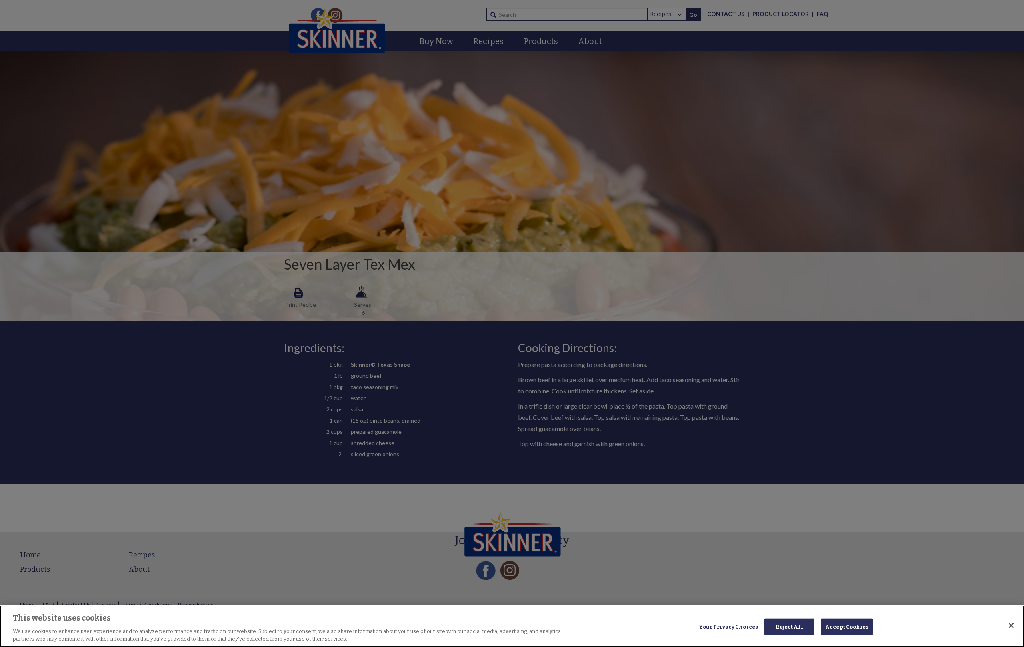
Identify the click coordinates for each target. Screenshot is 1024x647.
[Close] (1011, 625)
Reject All (789, 627)
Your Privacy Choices (728, 627)
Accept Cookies (846, 627)
